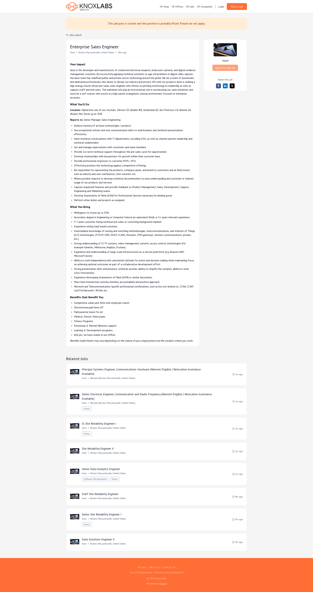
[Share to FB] (218, 85)
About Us (154, 567)
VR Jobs (190, 6)
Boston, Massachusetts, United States (96, 52)
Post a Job (237, 6)
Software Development (95, 479)
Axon (72, 52)
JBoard (163, 583)
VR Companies (204, 6)
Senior (87, 408)
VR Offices (177, 6)
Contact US (169, 567)
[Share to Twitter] (232, 85)
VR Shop (164, 6)
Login (221, 6)
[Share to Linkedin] (225, 85)
